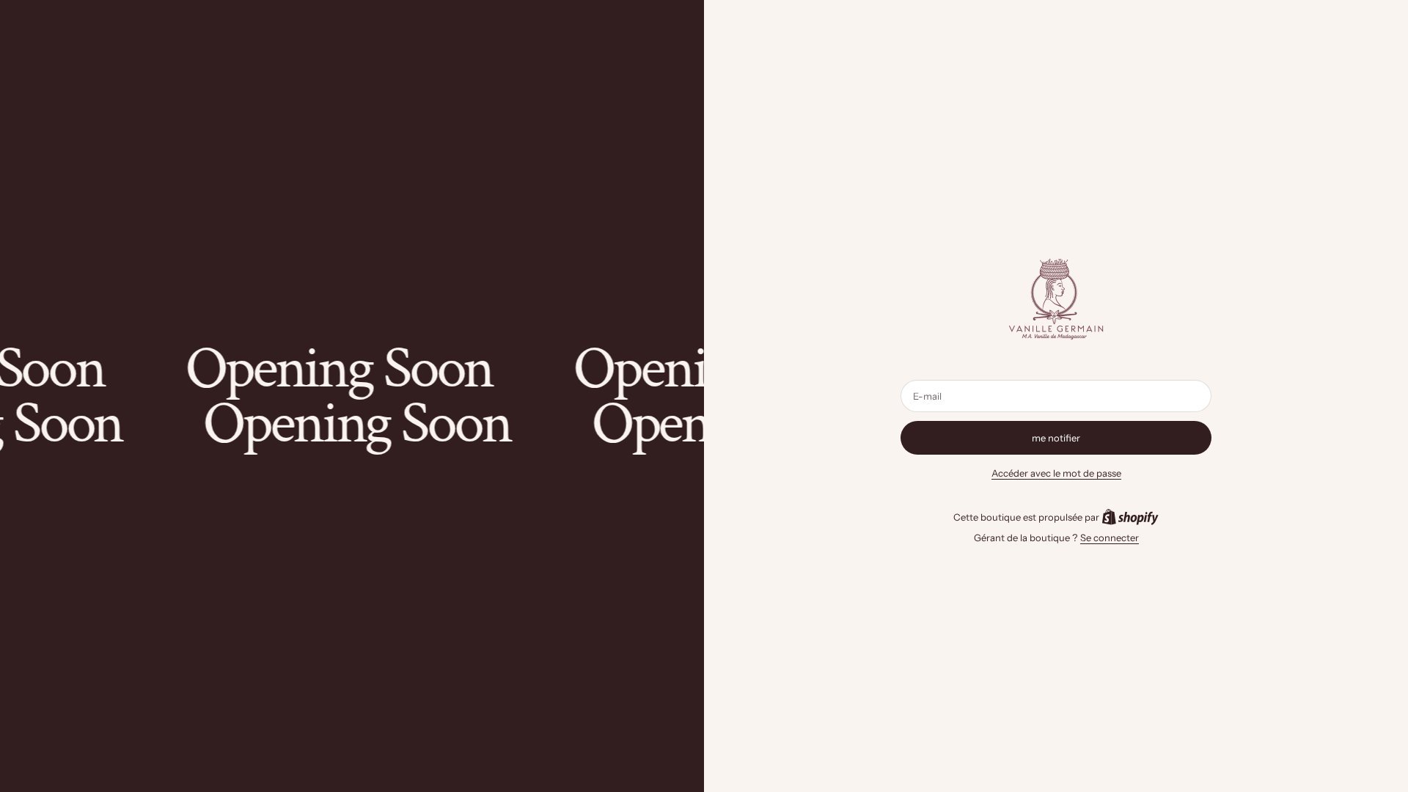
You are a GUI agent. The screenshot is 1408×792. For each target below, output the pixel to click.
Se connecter (1109, 537)
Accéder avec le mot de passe (1056, 473)
